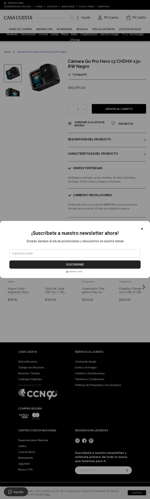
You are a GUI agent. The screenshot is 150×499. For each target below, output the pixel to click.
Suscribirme (75, 264)
